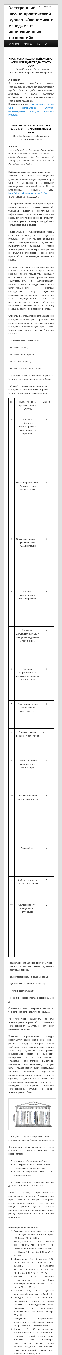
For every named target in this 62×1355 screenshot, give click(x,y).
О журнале (14, 43)
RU (38, 43)
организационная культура (23, 111)
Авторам (28, 43)
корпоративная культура (37, 107)
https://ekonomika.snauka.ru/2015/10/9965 (28, 193)
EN (46, 43)
